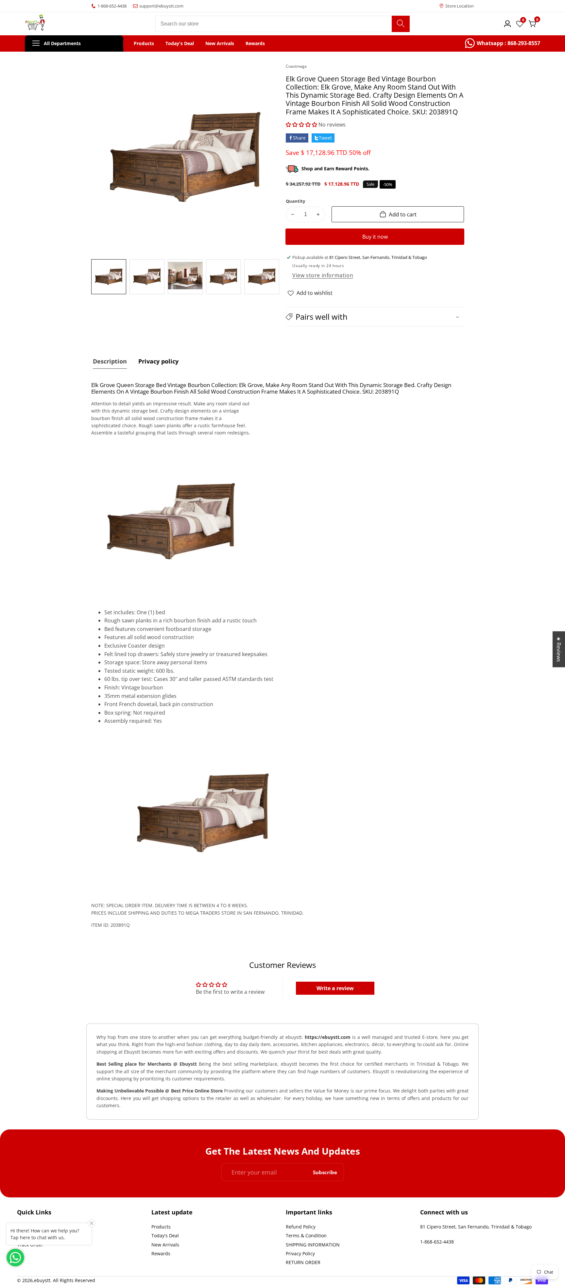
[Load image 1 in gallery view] (108, 276)
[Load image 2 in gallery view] (146, 276)
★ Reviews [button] (558, 649)
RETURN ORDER (303, 1262)
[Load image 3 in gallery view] (185, 276)
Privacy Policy (300, 1253)
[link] (502, 43)
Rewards (255, 43)
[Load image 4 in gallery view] (223, 276)
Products (144, 43)
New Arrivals (219, 43)
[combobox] (282, 24)
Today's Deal (179, 43)
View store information (322, 275)
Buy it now (375, 236)
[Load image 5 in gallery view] (261, 276)
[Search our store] (401, 24)
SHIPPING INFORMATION (313, 1245)
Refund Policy (301, 1227)
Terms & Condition (306, 1235)
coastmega (296, 66)
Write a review (335, 988)
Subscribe (325, 1172)
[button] (301, 124)
